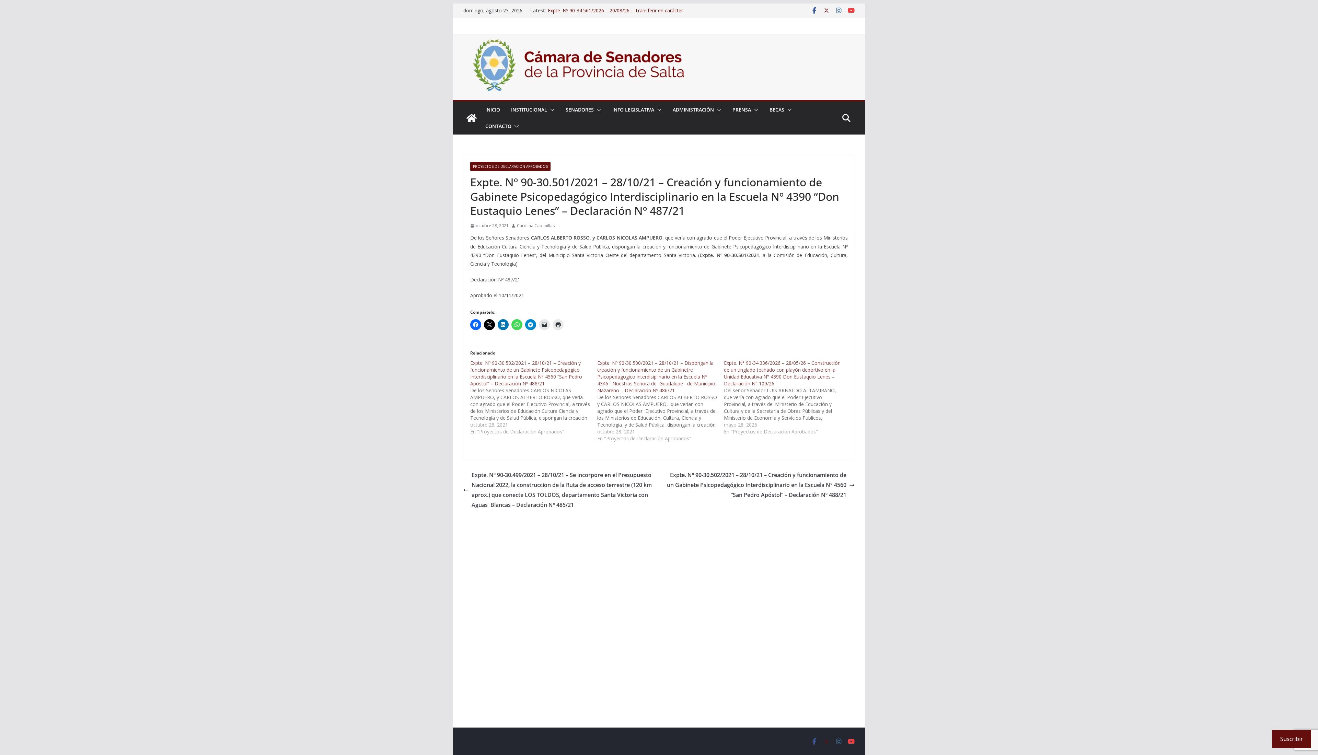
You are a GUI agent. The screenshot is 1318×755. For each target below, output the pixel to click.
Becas (777, 109)
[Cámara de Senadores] (471, 118)
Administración (693, 109)
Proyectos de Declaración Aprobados (510, 166)
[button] (551, 110)
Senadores (580, 109)
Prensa (741, 109)
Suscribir (1291, 739)
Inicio (492, 109)
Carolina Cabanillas (536, 226)
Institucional (529, 109)
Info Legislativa (633, 109)
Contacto (498, 126)
